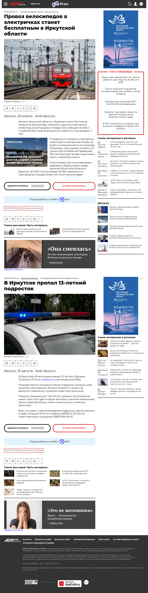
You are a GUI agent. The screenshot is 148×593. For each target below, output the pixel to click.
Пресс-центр (104, 540)
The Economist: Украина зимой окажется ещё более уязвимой (123, 218)
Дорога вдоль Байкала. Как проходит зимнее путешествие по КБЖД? (31, 231)
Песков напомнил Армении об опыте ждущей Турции (126, 227)
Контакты (27, 540)
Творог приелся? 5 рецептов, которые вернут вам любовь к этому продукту (120, 91)
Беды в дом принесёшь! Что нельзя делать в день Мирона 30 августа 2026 (121, 79)
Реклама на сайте (43, 540)
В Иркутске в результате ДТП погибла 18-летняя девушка (121, 102)
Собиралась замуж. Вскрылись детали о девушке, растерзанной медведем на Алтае (125, 153)
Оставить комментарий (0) (74, 186)
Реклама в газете (62, 540)
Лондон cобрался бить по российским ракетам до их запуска (125, 237)
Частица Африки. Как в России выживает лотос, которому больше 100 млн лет (126, 144)
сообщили (47, 379)
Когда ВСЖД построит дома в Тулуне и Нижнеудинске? (75, 230)
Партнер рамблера (47, 582)
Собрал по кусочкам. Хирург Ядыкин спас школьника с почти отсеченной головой (127, 173)
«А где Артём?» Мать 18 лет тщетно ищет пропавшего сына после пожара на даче (125, 362)
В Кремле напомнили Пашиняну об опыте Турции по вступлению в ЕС (125, 246)
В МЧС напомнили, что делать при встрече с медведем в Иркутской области (121, 126)
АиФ (23, 101)
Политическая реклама (84, 540)
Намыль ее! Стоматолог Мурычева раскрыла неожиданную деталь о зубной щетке (125, 372)
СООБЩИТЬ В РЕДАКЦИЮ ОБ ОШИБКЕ (38, 543)
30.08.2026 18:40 (11, 278)
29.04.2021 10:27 (11, 12)
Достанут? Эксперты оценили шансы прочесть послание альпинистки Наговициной (127, 163)
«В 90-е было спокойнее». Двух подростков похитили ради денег (125, 181)
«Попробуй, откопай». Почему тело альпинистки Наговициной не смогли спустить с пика (126, 381)
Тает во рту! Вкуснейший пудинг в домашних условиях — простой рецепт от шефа (125, 343)
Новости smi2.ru (13, 269)
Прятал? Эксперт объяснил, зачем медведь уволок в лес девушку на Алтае (125, 391)
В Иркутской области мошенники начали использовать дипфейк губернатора (31, 473)
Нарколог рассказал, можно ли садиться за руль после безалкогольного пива (120, 114)
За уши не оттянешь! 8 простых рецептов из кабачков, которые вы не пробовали (127, 353)
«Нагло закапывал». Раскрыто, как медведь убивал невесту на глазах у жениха (126, 192)
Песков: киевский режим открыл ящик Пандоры (124, 208)
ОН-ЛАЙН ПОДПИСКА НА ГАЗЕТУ (126, 540)
